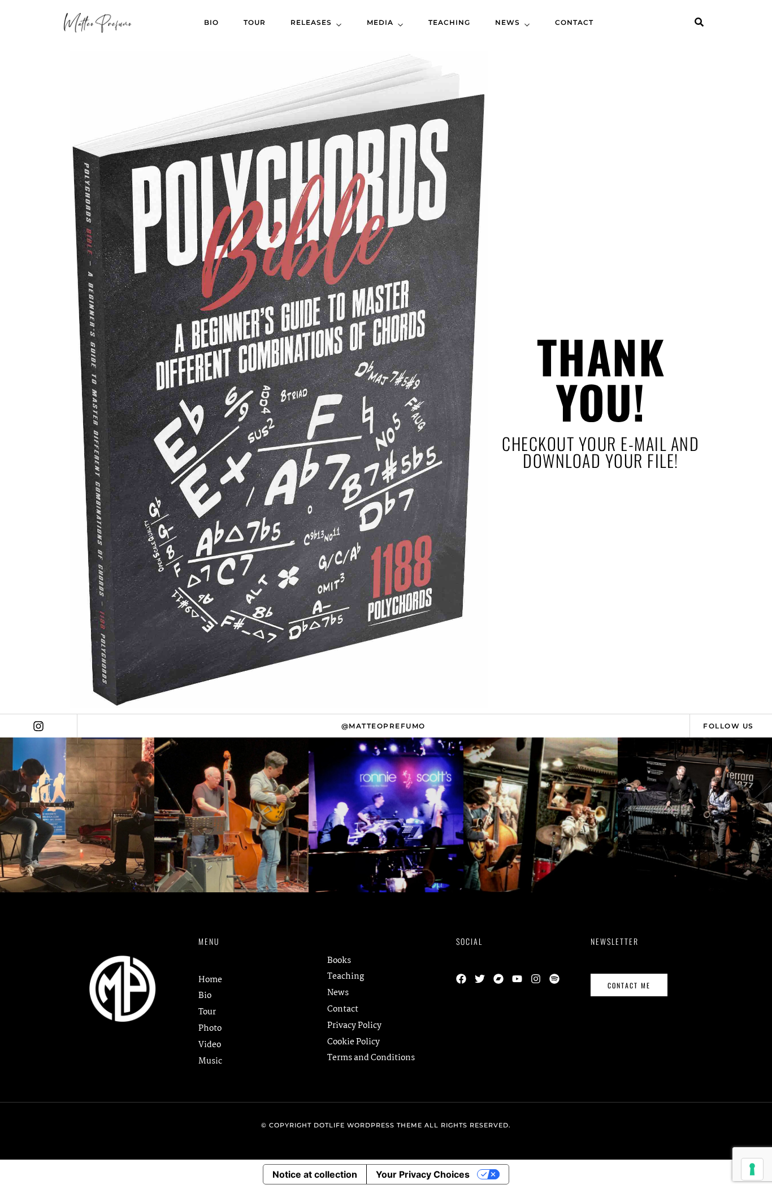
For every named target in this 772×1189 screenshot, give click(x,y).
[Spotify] (554, 979)
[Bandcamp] (498, 979)
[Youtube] (517, 979)
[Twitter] (480, 979)
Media (380, 22)
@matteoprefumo (383, 726)
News (507, 22)
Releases (311, 22)
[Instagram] (536, 979)
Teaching (449, 22)
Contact (574, 22)
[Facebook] (461, 979)
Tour (255, 22)
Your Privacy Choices (423, 1174)
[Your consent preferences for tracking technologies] (752, 1169)
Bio (211, 22)
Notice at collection (314, 1174)
